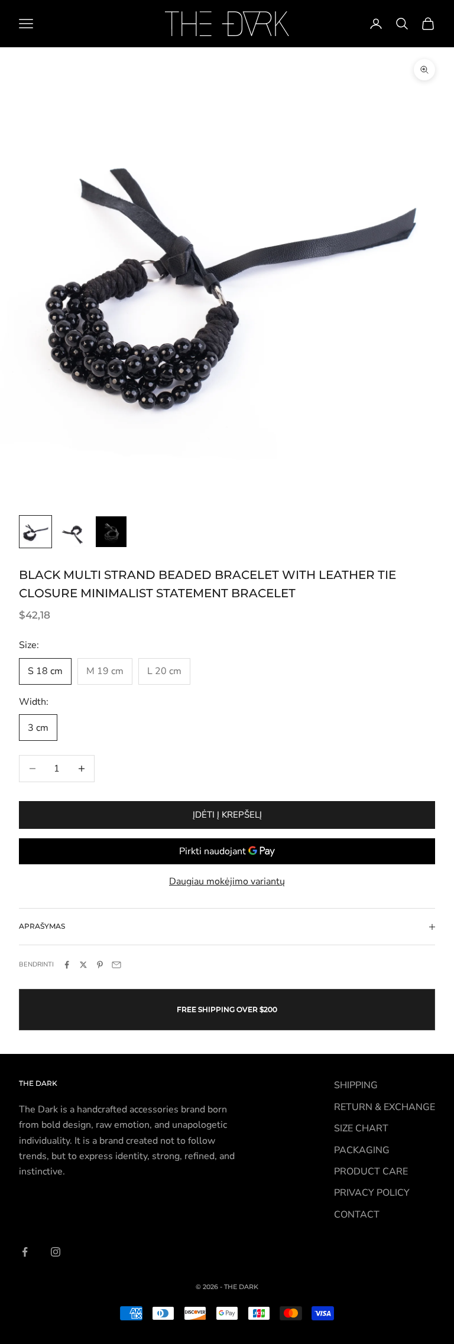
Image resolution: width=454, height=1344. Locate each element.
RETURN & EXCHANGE (384, 1107)
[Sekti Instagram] (55, 1252)
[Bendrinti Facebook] (67, 964)
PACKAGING (362, 1150)
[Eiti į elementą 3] (111, 531)
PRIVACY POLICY (372, 1192)
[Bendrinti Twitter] (83, 964)
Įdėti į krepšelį (227, 815)
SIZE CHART (361, 1128)
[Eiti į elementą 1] (35, 531)
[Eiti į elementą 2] (73, 531)
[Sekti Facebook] (25, 1252)
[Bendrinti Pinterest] (100, 964)
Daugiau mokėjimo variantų (227, 881)
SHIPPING (356, 1085)
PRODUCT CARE (371, 1171)
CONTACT (357, 1214)
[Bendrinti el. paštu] (116, 964)
